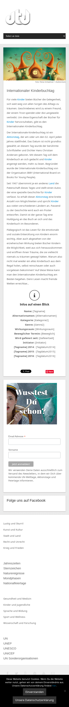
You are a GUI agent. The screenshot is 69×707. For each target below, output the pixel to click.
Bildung (22, 610)
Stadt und (9, 535)
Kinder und (10, 604)
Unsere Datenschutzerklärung (34, 700)
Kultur (19, 529)
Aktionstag (13, 136)
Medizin (26, 598)
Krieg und (9, 547)
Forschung (30, 623)
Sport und (9, 616)
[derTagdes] (17, 17)
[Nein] (64, 691)
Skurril (19, 523)
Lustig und (9, 523)
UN (23, 477)
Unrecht (20, 541)
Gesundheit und (12, 598)
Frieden (19, 547)
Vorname (13, 449)
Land (51, 183)
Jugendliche (23, 604)
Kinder (21, 99)
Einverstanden (34, 692)
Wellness (20, 616)
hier (54, 685)
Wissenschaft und (13, 623)
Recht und (9, 541)
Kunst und (9, 529)
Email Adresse (16, 436)
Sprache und (10, 610)
